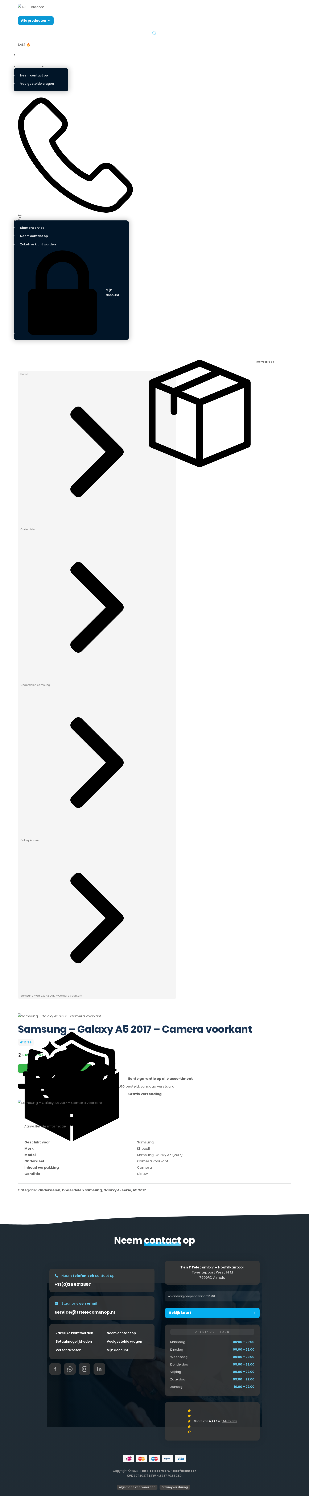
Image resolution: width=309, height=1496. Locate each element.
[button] (212, 1313)
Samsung (145, 1142)
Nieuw (142, 1173)
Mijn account (117, 1350)
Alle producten (33, 20)
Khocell (143, 1148)
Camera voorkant (152, 1161)
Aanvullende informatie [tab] (45, 1126)
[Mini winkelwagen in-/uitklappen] (73, 216)
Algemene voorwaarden (137, 1487)
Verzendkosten (68, 1350)
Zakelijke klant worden (38, 244)
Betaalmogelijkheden (74, 1341)
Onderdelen (28, 529)
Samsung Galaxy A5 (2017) (159, 1154)
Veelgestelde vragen (37, 84)
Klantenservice (30, 66)
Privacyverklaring (175, 1487)
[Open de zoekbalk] (154, 33)
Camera (144, 1167)
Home (24, 374)
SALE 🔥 (24, 44)
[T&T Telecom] (31, 7)
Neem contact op (34, 75)
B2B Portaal (28, 54)
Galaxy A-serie (30, 840)
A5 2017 (139, 1190)
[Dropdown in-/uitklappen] (43, 67)
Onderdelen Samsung (35, 685)
